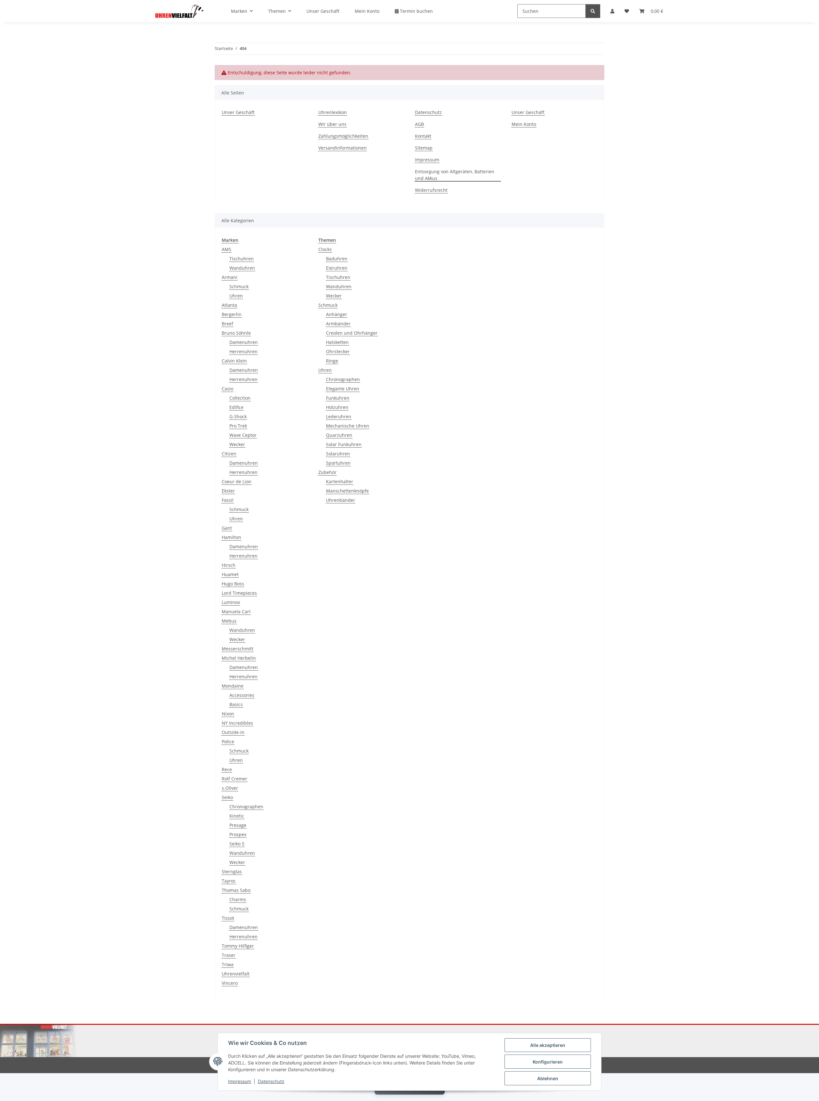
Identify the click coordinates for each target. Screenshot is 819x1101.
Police (228, 741)
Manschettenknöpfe (347, 491)
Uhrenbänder (340, 500)
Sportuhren (338, 463)
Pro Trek (238, 426)
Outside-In (233, 732)
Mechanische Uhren (347, 426)
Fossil (228, 500)
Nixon (228, 714)
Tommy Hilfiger (238, 946)
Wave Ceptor (243, 435)
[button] (612, 11)
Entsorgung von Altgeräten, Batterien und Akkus (454, 174)
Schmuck (239, 286)
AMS (226, 249)
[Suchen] (592, 11)
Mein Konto (367, 11)
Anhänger (336, 314)
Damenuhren (243, 342)
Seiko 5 (236, 844)
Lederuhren (338, 416)
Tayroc (229, 881)
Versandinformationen (342, 148)
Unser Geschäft (322, 11)
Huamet (230, 574)
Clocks (325, 249)
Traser (228, 955)
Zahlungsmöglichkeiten (343, 136)
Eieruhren (336, 268)
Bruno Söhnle (236, 333)
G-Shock (238, 416)
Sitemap (424, 148)
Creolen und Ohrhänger (352, 333)
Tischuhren (241, 259)
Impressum (239, 1081)
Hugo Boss (233, 584)
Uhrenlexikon (332, 112)
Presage (237, 825)
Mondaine (232, 686)
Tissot (228, 918)
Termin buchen (416, 11)
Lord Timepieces (239, 593)
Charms (237, 899)
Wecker (237, 444)
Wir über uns (332, 124)
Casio (227, 389)
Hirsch (228, 565)
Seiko (227, 797)
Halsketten (337, 342)
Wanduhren (242, 268)
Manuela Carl (236, 611)
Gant (227, 528)
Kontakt (423, 136)
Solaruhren (338, 454)
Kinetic (236, 816)
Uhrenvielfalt (236, 974)
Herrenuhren (243, 351)
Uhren (236, 296)
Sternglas (232, 872)
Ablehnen (547, 1078)
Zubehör (327, 472)
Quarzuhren (339, 435)
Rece (227, 769)
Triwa (228, 964)
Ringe (332, 361)
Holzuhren (337, 407)
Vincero (230, 983)
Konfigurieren (548, 1061)
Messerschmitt (237, 649)
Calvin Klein (234, 361)
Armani (229, 277)
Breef (227, 324)
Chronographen (246, 806)
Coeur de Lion (236, 481)
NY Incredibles (237, 723)
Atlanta (229, 305)
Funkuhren (337, 398)
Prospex (237, 834)
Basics (236, 704)
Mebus (229, 621)
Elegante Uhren (342, 389)
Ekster (228, 491)
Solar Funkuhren (344, 444)
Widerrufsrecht (431, 190)
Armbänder (338, 324)
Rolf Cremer (234, 779)
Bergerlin (232, 314)
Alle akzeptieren (547, 1045)
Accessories (241, 695)
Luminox (231, 602)
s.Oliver (230, 788)
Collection (239, 398)
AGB (419, 124)
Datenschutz (271, 1081)
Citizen (229, 454)
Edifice (236, 407)
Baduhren (336, 259)
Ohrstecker (338, 351)
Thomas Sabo (236, 890)
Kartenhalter (339, 481)
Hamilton (231, 537)
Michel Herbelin (239, 658)
